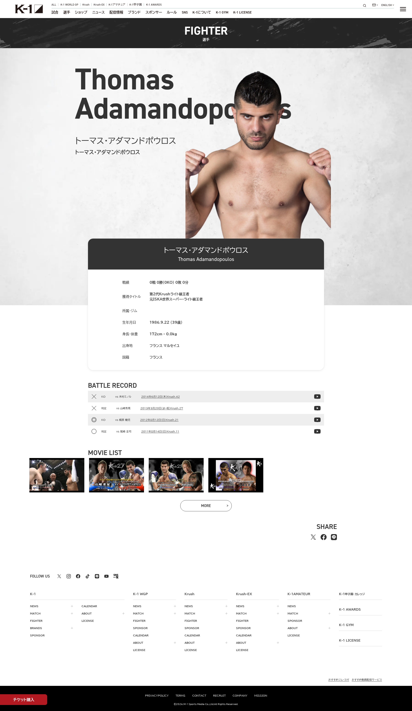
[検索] (366, 5)
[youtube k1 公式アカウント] (106, 576)
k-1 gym (346, 625)
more (213, 506)
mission (260, 695)
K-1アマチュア (117, 4)
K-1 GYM (222, 12)
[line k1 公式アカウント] (97, 576)
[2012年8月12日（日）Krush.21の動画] (317, 419)
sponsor (37, 635)
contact (199, 695)
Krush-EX (99, 4)
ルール (172, 12)
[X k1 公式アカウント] (59, 576)
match (35, 613)
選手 (66, 12)
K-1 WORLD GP (69, 4)
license (88, 620)
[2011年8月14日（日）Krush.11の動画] (317, 431)
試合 (55, 12)
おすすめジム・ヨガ (338, 679)
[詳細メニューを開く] (403, 9)
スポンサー (153, 12)
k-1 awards (350, 609)
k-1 (352, 594)
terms (180, 695)
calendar (89, 606)
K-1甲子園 (135, 4)
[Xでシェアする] (313, 537)
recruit (219, 695)
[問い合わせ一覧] (375, 5)
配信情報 (116, 12)
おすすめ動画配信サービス (367, 679)
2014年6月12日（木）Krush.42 (160, 396)
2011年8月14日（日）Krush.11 (160, 431)
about (87, 613)
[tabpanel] (56, 475)
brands (36, 628)
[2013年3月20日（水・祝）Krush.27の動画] (317, 408)
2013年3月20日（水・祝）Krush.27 (161, 408)
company (240, 695)
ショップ (81, 12)
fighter (36, 620)
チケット (23, 700)
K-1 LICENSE (242, 12)
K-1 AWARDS (154, 4)
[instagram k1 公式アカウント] (69, 576)
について (201, 12)
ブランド (134, 12)
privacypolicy (157, 695)
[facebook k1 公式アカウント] (78, 576)
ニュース (98, 12)
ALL (54, 4)
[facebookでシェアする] (323, 537)
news (34, 606)
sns (185, 12)
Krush (85, 4)
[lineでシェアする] (334, 537)
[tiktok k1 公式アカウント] (87, 576)
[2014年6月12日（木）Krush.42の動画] (317, 396)
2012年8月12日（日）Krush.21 (159, 419)
